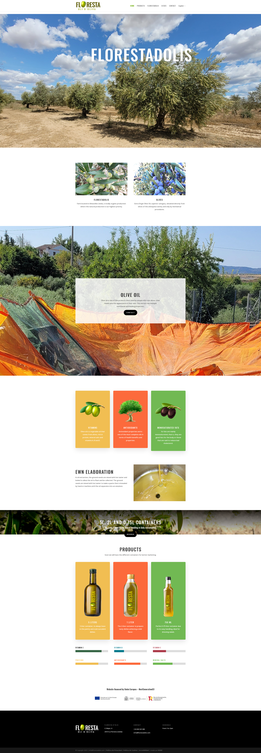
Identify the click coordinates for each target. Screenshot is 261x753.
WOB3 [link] (160, 750)
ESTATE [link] (163, 6)
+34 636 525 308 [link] (139, 729)
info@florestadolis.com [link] (142, 733)
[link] (88, 5)
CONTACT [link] (172, 6)
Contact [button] (130, 312)
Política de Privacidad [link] (114, 750)
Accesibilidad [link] (144, 750)
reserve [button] (130, 534)
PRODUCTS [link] (141, 6)
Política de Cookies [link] (130, 750)
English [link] (181, 6)
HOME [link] (132, 6)
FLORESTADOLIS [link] (153, 6)
